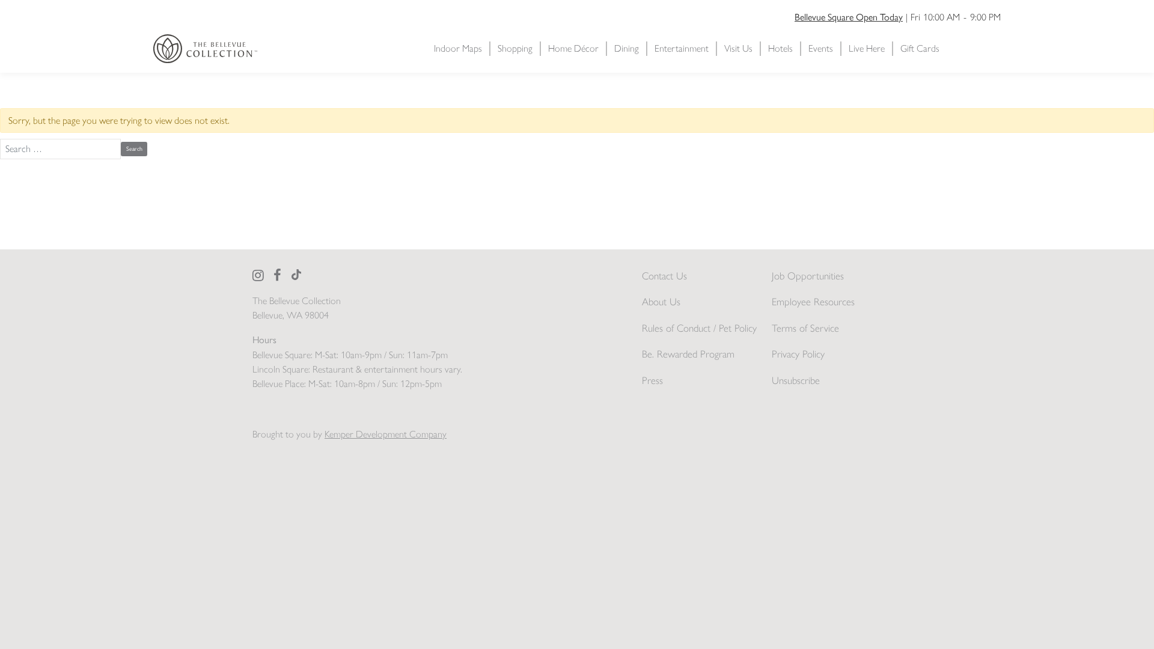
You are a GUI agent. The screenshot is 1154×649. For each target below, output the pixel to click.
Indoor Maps (458, 48)
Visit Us (738, 48)
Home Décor (573, 48)
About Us (661, 302)
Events (820, 48)
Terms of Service (805, 328)
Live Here (867, 48)
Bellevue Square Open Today (849, 16)
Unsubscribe (796, 380)
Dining (626, 48)
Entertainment (682, 48)
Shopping (515, 48)
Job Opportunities (808, 276)
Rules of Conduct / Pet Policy (699, 328)
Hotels (780, 48)
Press (652, 380)
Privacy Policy (798, 354)
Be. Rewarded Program (688, 354)
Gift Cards (919, 48)
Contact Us (664, 276)
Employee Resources (813, 302)
